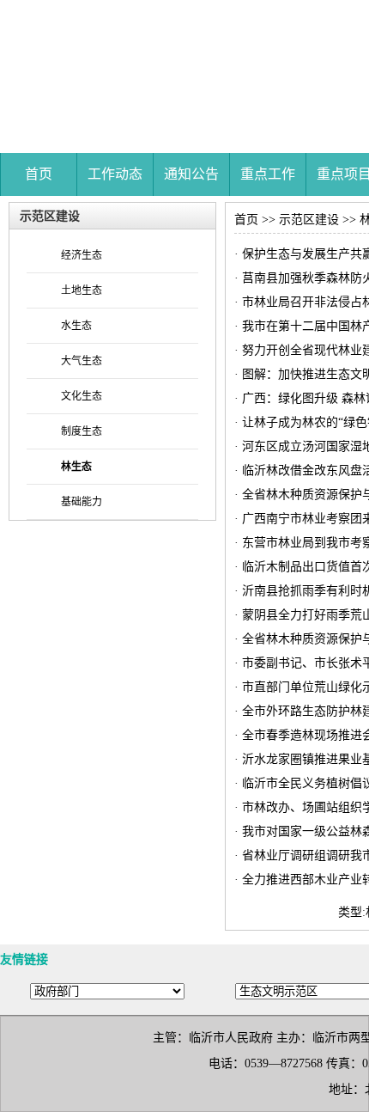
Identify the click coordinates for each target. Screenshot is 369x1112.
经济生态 (81, 255)
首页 (38, 174)
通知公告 (191, 174)
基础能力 (81, 502)
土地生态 (81, 290)
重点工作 (267, 174)
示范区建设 (309, 219)
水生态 (76, 326)
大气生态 (81, 361)
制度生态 (81, 431)
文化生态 (81, 396)
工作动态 (115, 174)
